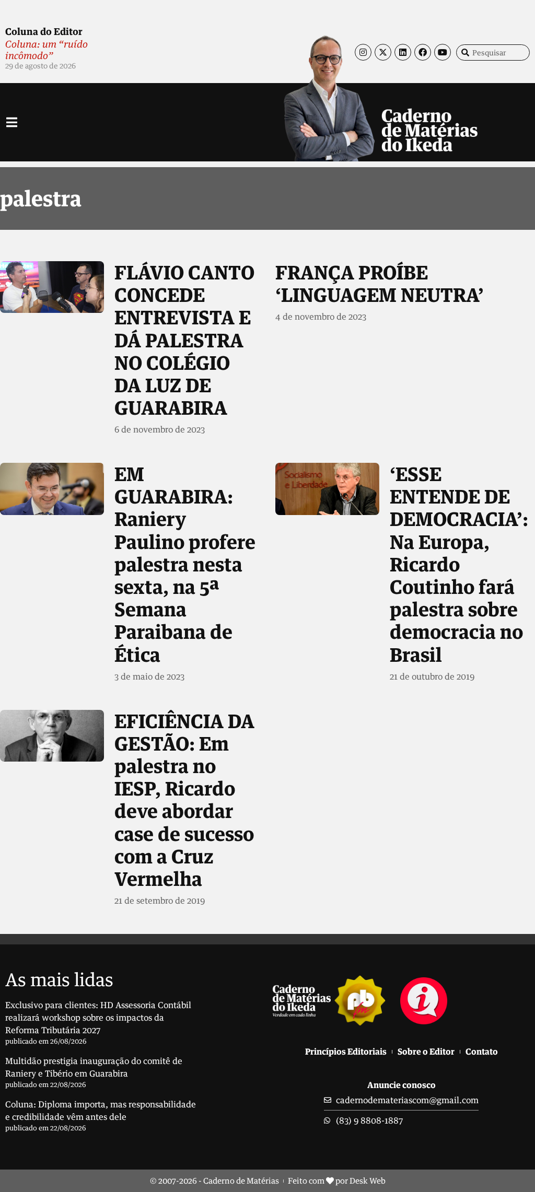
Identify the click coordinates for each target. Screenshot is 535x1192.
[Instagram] (363, 52)
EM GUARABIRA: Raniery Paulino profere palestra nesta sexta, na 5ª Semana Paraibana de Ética (184, 564)
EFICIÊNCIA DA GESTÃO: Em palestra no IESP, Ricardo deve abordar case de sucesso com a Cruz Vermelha (184, 799)
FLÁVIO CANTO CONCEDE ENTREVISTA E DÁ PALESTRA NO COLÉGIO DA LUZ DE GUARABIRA (184, 340)
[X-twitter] (383, 52)
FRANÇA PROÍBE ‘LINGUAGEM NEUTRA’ (379, 283)
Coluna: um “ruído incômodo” (46, 49)
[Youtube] (442, 52)
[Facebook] (422, 52)
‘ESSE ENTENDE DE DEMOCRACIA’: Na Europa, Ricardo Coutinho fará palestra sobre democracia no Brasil (459, 564)
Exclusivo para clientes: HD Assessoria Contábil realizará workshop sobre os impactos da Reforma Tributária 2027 (98, 1017)
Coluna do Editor (44, 31)
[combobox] (493, 52)
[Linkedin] (402, 52)
